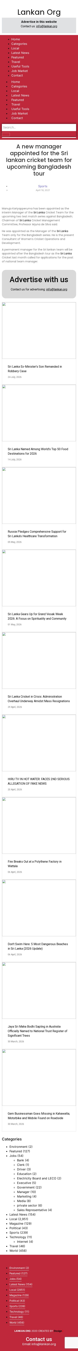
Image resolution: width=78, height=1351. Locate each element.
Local (15, 91)
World (13, 1250)
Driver (21, 1169)
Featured (17, 100)
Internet (22, 1241)
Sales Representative (32, 1210)
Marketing (24, 1196)
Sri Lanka (39, 212)
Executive (24, 1183)
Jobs (12, 1156)
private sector (27, 1205)
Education (24, 1174)
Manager (23, 1192)
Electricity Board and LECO (36, 1178)
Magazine (16, 1223)
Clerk (21, 1165)
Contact (17, 118)
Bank (20, 1160)
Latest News (20, 95)
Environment (18, 1147)
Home (15, 82)
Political (15, 1228)
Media (21, 1201)
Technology (17, 1237)
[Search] (6, 134)
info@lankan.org (46, 26)
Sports (14, 1232)
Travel (15, 104)
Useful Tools (20, 109)
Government (26, 1187)
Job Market (19, 113)
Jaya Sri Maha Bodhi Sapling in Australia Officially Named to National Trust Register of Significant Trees (37, 1031)
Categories (19, 86)
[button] (38, 1259)
